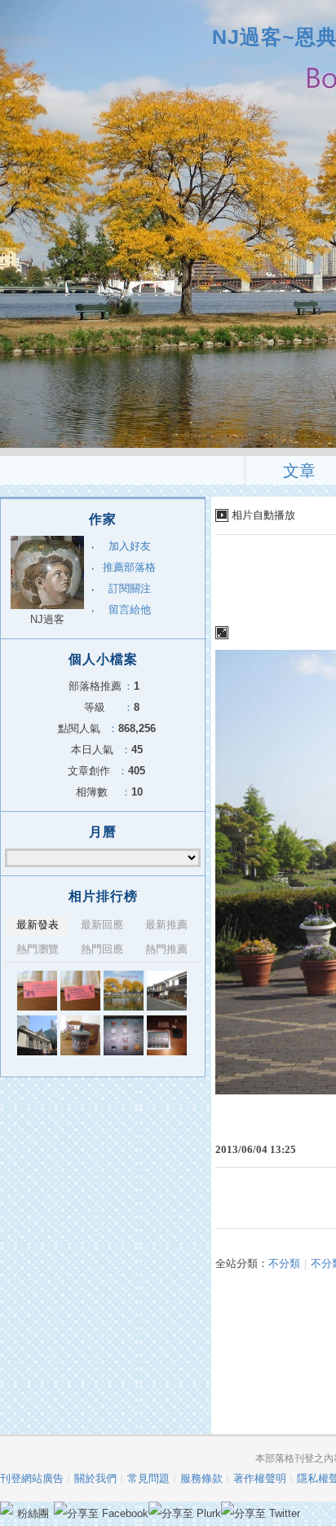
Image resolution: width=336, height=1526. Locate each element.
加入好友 (129, 546)
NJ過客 (47, 619)
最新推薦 (166, 925)
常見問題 (148, 1478)
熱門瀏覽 (37, 949)
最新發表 (37, 925)
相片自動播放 (263, 515)
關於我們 (95, 1478)
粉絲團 (33, 1513)
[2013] (124, 991)
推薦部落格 (129, 567)
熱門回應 (102, 949)
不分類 (284, 1263)
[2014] (37, 991)
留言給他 (129, 609)
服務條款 (201, 1478)
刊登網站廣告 (32, 1478)
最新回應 (102, 925)
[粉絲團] (6, 1508)
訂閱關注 (129, 588)
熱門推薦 (166, 949)
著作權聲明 (259, 1478)
